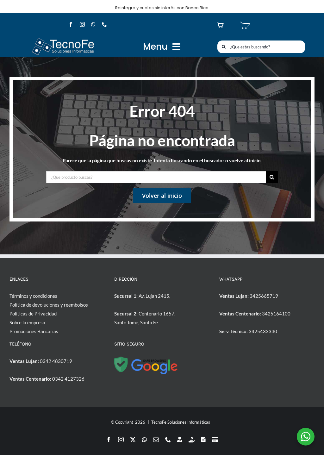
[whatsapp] (93, 24)
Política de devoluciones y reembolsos (48, 305)
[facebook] (70, 24)
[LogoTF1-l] (63, 39)
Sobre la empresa (27, 322)
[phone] (104, 24)
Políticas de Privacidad (33, 313)
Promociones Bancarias (33, 331)
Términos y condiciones (33, 296)
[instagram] (82, 24)
